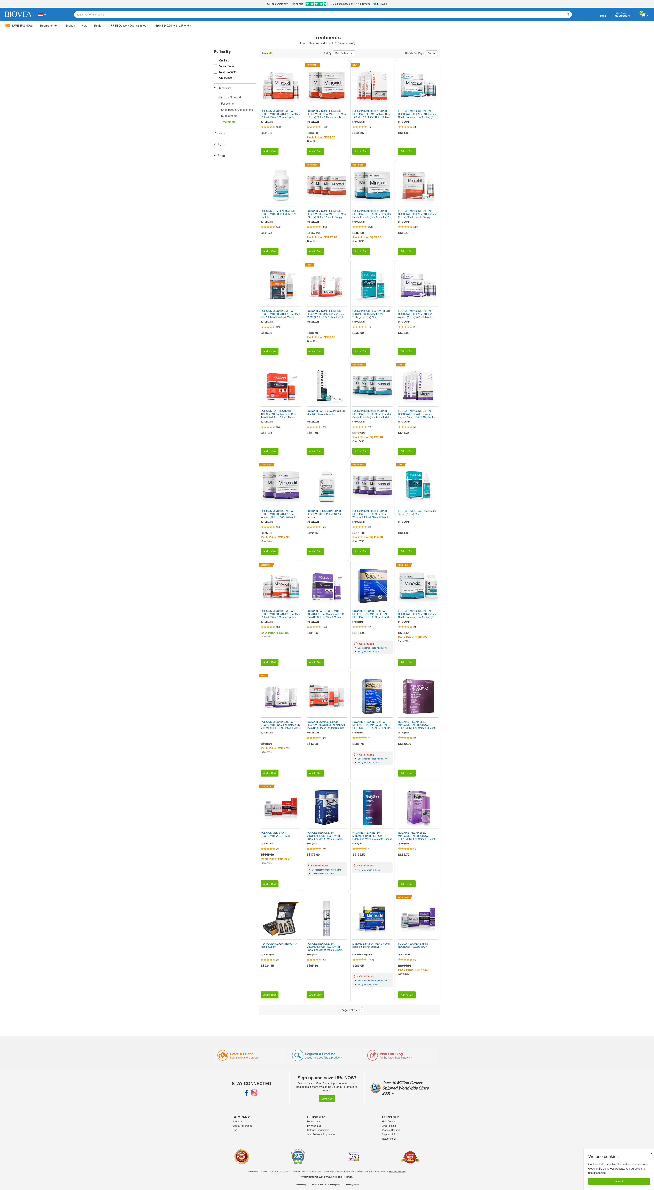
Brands (70, 25)
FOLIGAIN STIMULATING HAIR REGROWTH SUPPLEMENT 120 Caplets (278, 214)
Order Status (389, 1125)
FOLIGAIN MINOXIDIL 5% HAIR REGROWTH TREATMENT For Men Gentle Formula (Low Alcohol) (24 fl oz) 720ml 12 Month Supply (372, 414)
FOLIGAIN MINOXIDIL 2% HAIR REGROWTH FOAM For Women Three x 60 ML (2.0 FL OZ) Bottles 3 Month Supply (417, 414)
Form (221, 144)
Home (303, 43)
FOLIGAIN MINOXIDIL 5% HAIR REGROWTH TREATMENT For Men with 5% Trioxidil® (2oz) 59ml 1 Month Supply (280, 314)
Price (221, 155)
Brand (221, 133)
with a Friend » (173, 25)
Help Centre (388, 1121)
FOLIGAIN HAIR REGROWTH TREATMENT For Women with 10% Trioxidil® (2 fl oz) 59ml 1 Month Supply (326, 614)
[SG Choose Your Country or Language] (42, 14)
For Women (228, 103)
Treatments (228, 122)
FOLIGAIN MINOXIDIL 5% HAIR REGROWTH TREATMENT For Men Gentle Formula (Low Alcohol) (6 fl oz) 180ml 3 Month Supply (417, 114)
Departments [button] (48, 25)
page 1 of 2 (348, 1010)
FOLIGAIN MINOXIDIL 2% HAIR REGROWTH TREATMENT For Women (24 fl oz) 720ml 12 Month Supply (370, 514)
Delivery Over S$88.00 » (130, 25)
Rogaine (359, 621)
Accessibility (300, 1184)
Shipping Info (389, 1134)
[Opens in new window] (246, 1092)
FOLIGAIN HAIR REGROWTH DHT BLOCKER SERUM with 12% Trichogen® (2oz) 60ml (371, 314)
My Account (313, 1121)
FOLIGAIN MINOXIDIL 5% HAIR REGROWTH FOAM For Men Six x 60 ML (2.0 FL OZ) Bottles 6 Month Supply (325, 314)
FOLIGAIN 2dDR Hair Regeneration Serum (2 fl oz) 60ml (417, 512)
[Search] (568, 14)
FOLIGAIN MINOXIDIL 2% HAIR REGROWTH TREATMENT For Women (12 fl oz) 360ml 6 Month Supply (278, 514)
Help (603, 16)
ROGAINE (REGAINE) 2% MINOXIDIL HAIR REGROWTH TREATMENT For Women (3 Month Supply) (417, 725)
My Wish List (314, 1125)
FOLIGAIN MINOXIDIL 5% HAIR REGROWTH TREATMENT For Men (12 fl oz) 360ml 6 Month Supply (326, 114)
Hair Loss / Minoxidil (321, 43)
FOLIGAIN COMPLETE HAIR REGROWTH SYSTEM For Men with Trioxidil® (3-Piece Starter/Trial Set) (326, 725)
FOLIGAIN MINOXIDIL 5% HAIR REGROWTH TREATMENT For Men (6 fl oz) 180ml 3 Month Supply (280, 114)
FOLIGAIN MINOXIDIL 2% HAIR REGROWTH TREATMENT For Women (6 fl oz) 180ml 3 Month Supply (415, 314)
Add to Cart (269, 151)
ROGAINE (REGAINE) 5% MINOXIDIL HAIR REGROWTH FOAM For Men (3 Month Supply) (325, 835)
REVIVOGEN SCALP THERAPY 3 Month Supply (279, 945)
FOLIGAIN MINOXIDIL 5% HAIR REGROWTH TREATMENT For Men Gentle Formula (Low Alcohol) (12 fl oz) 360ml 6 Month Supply (372, 214)
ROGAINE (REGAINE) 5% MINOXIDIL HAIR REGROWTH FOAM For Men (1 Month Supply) (325, 946)
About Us (237, 1121)
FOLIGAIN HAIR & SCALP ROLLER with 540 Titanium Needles (326, 412)
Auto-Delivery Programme (321, 1134)
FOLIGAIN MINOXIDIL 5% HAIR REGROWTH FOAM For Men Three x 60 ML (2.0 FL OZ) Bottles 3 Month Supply (372, 114)
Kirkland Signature (364, 954)
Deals (97, 25)
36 (429, 53)
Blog (234, 1130)
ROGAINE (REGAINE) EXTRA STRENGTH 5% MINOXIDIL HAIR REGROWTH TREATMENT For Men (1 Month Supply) (372, 725)
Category (224, 87)
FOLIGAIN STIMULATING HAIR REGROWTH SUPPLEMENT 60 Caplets (324, 514)
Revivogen (268, 954)
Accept (619, 1181)
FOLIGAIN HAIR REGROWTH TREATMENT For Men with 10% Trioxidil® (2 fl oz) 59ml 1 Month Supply (278, 414)
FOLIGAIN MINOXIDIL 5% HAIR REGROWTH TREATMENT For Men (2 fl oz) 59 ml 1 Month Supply (417, 214)
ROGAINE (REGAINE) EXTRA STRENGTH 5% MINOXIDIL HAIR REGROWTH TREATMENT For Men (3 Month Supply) (372, 614)
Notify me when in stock (369, 651)
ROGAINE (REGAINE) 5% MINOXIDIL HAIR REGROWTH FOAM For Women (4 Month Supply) (372, 835)
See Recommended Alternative (372, 647)
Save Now (326, 1098)
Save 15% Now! (22, 25)
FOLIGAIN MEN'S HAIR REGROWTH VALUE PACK (275, 834)
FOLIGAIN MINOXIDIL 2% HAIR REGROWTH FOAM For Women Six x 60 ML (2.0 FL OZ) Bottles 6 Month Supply (280, 725)
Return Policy (389, 1138)
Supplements (229, 116)
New (84, 25)
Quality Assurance (242, 1125)
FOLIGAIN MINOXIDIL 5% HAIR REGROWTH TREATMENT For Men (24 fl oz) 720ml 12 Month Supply (326, 214)
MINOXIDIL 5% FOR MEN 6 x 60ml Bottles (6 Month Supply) (371, 945)
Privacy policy (334, 1184)
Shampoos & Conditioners (237, 110)
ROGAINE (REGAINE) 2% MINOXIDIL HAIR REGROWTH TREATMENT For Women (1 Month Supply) (417, 835)
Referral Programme (318, 1130)
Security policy (352, 1184)
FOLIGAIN (268, 121)
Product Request (391, 1130)
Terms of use (317, 1184)
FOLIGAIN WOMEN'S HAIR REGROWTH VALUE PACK (413, 945)
